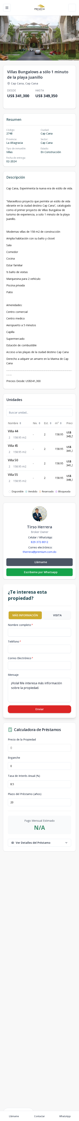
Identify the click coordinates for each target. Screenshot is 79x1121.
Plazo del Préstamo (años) (24, 794)
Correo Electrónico (20, 658)
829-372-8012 (39, 542)
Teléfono (14, 641)
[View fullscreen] (72, 53)
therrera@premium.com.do (39, 552)
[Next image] (72, 38)
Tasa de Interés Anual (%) (24, 776)
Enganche (14, 757)
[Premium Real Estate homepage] (39, 8)
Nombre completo (20, 625)
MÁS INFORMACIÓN (25, 615)
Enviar (39, 709)
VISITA (57, 615)
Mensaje (13, 675)
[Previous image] (7, 38)
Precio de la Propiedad (22, 739)
